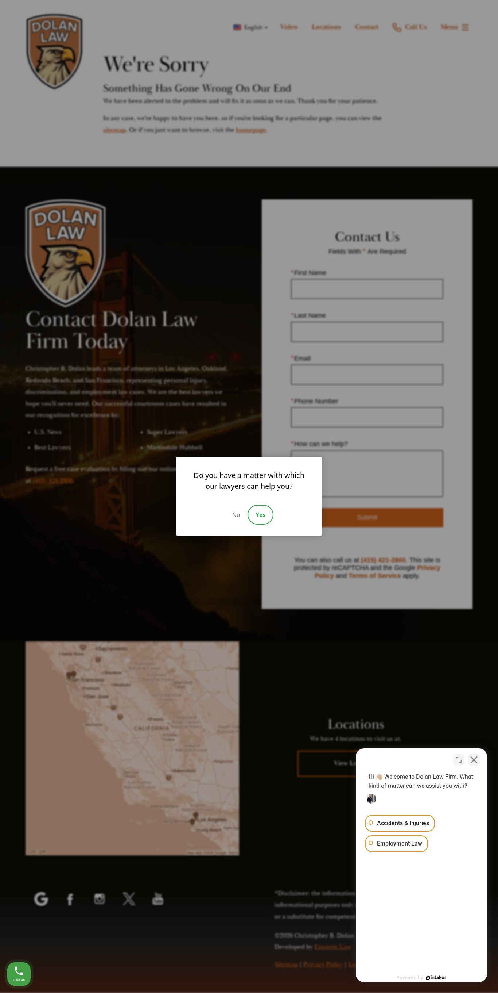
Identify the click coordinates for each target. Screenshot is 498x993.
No (236, 515)
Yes (260, 515)
